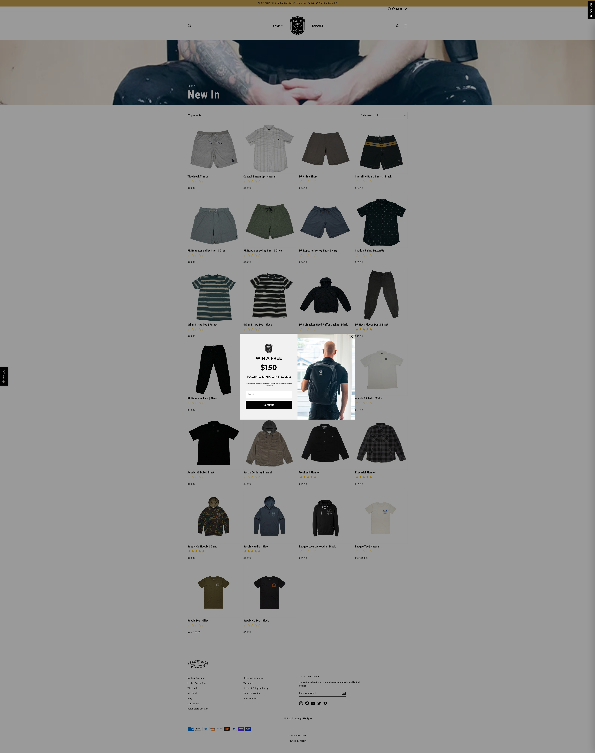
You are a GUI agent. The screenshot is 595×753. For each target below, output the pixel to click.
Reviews (591, 8)
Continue (268, 404)
